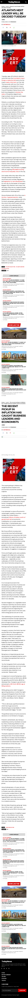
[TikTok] (6, 968)
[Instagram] (4, 968)
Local (7, 6)
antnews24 (6, 24)
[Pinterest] (10, 27)
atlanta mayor (20, 266)
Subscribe (22, 990)
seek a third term (11, 82)
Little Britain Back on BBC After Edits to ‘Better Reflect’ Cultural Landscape (13, 314)
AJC (8, 270)
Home (3, 6)
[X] (6, 27)
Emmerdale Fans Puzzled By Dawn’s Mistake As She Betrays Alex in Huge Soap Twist (13, 303)
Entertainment (7, 278)
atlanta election (10, 266)
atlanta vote (5, 268)
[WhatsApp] (13, 27)
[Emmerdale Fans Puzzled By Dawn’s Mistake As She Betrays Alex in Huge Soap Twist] (14, 379)
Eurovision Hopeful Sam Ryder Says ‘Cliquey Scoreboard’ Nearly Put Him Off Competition (14, 292)
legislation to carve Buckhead (13, 181)
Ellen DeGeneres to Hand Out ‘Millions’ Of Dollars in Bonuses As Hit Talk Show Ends (14, 281)
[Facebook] (3, 27)
